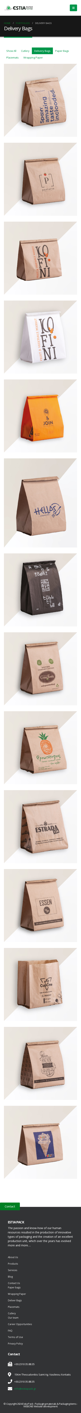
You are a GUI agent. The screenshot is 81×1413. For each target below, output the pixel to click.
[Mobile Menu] (73, 8)
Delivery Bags (42, 51)
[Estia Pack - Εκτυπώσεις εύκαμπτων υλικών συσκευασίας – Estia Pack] (18, 7)
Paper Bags (62, 51)
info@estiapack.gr (25, 1388)
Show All (11, 51)
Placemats (12, 57)
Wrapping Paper (33, 57)
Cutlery (25, 51)
